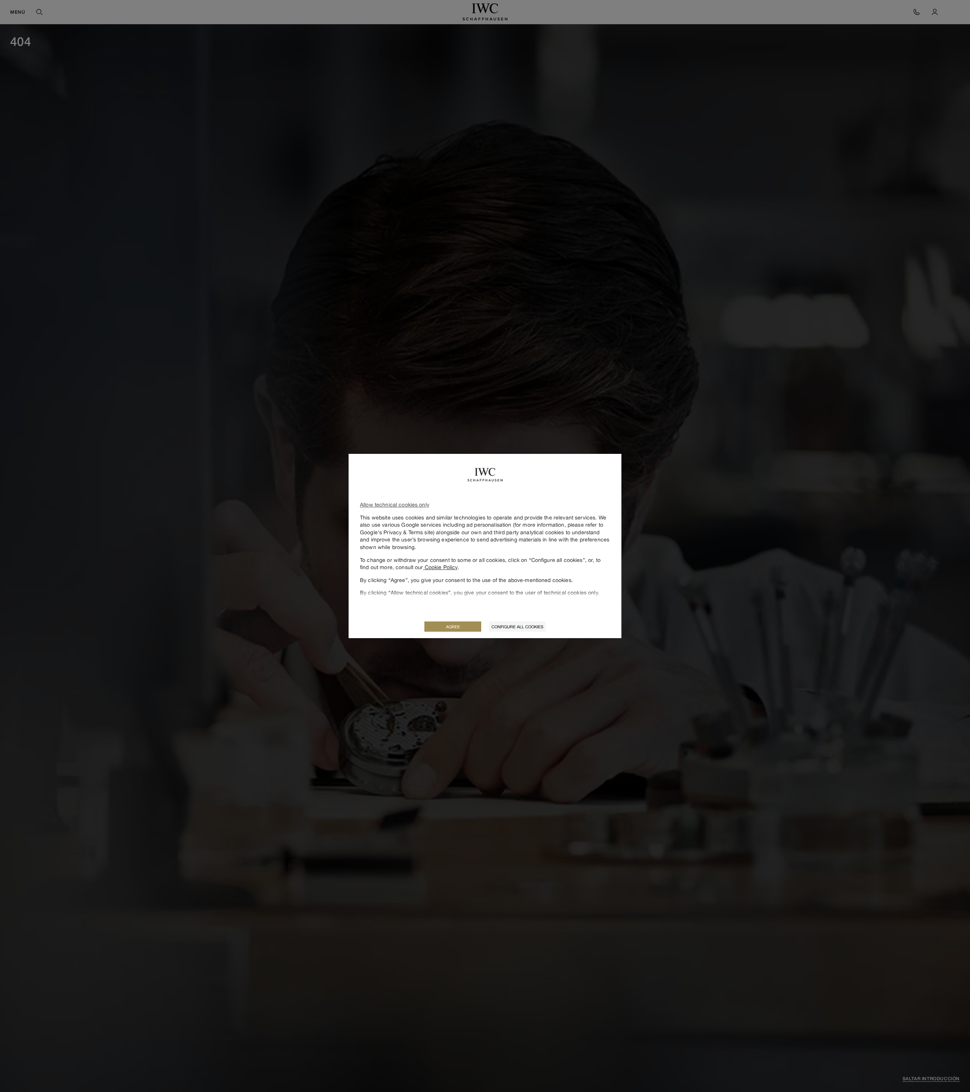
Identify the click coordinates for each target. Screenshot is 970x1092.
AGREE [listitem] (453, 626)
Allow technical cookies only (394, 504)
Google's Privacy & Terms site (396, 532)
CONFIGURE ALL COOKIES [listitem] (517, 626)
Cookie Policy (440, 567)
